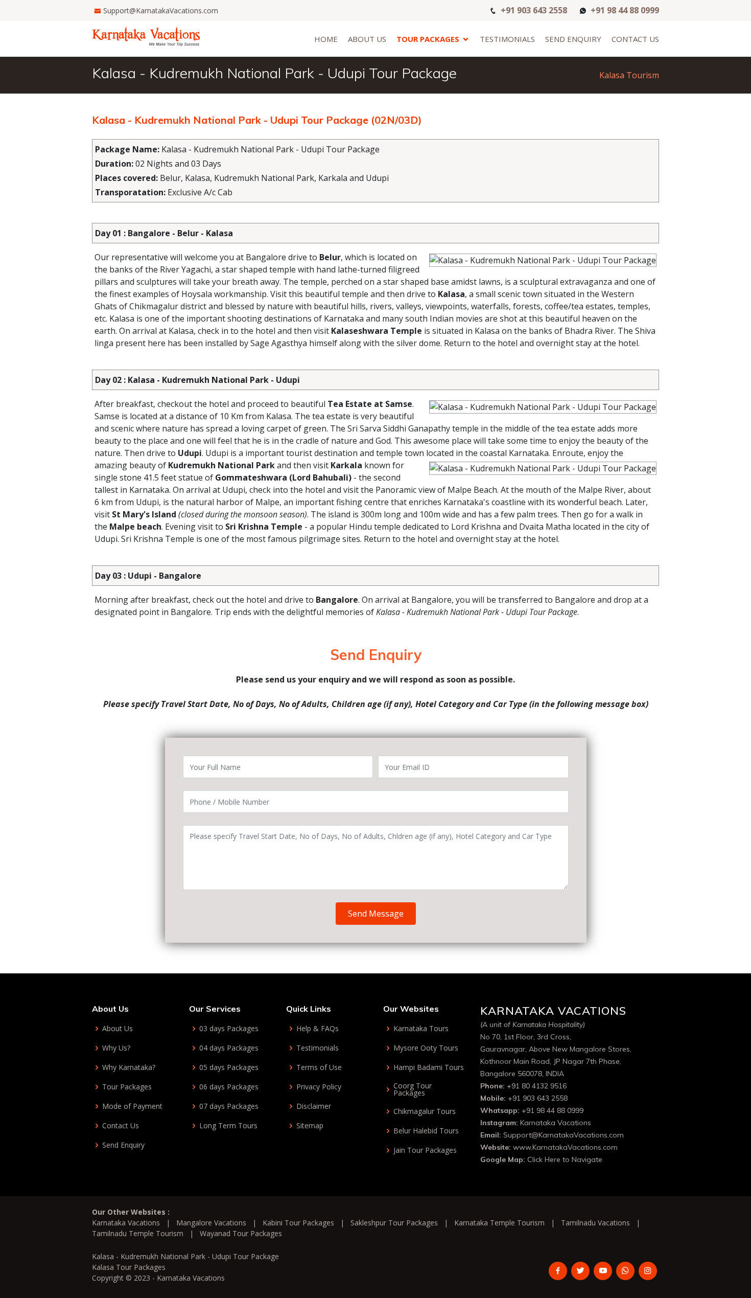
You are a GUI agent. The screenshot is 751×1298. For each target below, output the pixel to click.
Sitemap (309, 1125)
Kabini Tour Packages (298, 1222)
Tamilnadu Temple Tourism (137, 1233)
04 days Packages (229, 1048)
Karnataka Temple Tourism (499, 1222)
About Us (367, 39)
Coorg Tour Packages (412, 1089)
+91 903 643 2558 (534, 9)
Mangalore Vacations (211, 1222)
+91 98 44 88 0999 (625, 9)
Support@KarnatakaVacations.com (160, 10)
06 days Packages (229, 1086)
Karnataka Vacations (555, 1122)
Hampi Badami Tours (428, 1067)
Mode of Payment (132, 1106)
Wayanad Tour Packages (241, 1233)
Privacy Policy (318, 1086)
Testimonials (507, 39)
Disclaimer (313, 1106)
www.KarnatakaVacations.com (565, 1147)
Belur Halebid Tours (426, 1130)
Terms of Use (319, 1067)
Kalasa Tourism (629, 75)
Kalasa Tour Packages (129, 1267)
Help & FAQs (317, 1028)
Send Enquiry (573, 39)
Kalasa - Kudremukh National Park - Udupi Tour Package (185, 1256)
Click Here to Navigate (564, 1159)
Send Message (376, 913)
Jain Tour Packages (425, 1150)
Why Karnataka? (128, 1067)
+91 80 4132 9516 (537, 1085)
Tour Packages (427, 39)
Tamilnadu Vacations (595, 1222)
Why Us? (116, 1048)
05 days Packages (229, 1067)
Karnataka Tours (421, 1028)
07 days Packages (229, 1106)
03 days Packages (229, 1028)
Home (326, 39)
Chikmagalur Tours (424, 1111)
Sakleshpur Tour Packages (394, 1222)
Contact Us (635, 39)
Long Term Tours (228, 1125)
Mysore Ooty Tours (425, 1048)
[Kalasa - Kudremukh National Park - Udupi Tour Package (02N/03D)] (146, 35)
